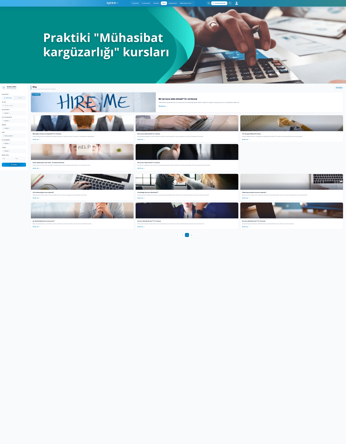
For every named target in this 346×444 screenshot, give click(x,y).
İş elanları (135, 3)
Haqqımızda (173, 3)
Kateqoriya (5, 109)
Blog (163, 3)
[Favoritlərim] (230, 3)
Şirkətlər (156, 3)
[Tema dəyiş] (208, 3)
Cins (3, 132)
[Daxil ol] (236, 3)
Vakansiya (9, 98)
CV (21, 98)
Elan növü (5, 94)
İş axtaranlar (146, 3)
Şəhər (4, 124)
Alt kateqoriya (7, 117)
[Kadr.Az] (112, 3)
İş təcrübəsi (6, 140)
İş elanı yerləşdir (220, 3)
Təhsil (4, 147)
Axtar (4, 102)
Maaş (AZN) (5, 155)
